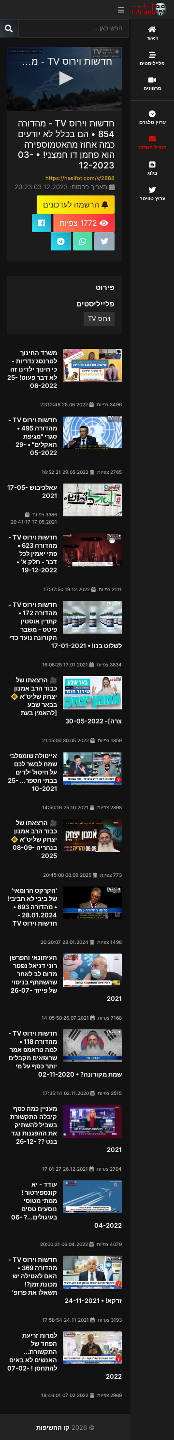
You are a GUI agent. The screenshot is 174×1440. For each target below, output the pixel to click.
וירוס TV (99, 318)
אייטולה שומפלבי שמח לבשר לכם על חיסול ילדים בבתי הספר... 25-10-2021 (32, 772)
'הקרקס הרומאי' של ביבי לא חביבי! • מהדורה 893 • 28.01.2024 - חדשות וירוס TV (32, 906)
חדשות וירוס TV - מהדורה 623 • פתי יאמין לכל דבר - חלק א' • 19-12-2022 (32, 553)
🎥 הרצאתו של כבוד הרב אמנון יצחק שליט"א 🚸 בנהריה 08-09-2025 (34, 839)
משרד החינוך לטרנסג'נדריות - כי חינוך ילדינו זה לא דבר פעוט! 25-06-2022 (32, 369)
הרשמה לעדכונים (72, 204)
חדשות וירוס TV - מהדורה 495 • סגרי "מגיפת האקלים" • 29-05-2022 (32, 436)
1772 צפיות (79, 223)
